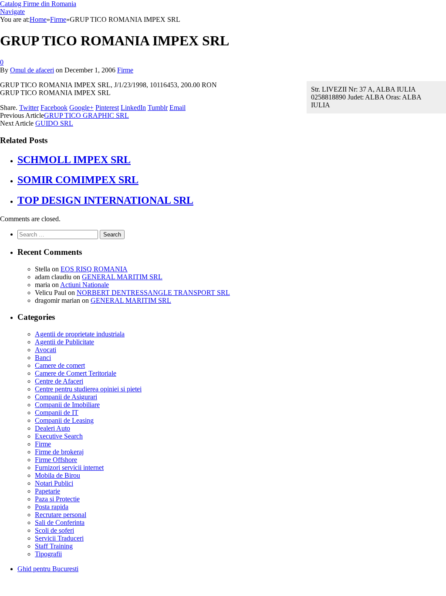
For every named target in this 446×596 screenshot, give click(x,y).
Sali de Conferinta (59, 522)
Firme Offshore (56, 459)
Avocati (45, 349)
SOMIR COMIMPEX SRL (78, 179)
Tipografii (48, 554)
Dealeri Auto (52, 428)
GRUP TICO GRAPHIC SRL (86, 115)
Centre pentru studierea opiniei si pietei (88, 389)
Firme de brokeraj (59, 452)
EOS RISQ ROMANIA (94, 269)
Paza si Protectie (57, 499)
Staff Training (54, 546)
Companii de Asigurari (66, 397)
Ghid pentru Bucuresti (47, 568)
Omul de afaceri (32, 70)
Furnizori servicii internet (69, 467)
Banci (43, 357)
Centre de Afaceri (59, 381)
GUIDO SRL (54, 123)
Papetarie (47, 491)
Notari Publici (54, 483)
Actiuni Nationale (84, 284)
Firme (125, 70)
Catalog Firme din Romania (38, 3)
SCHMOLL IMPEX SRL (74, 159)
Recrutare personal (60, 514)
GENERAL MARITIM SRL (122, 277)
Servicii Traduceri (59, 538)
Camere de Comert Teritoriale (75, 373)
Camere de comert (60, 365)
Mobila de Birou (57, 475)
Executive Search (59, 436)
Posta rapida (51, 506)
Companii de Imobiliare (67, 404)
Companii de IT (56, 412)
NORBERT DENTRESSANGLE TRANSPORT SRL (153, 292)
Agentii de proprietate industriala (80, 334)
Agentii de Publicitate (64, 342)
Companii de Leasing (64, 420)
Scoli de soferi (54, 530)
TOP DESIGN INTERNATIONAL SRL (105, 200)
